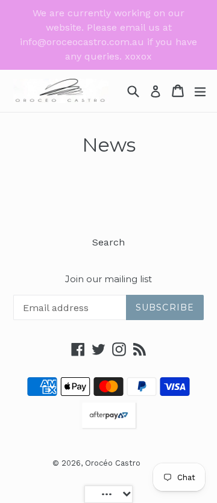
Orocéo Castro (112, 463)
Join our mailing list (108, 279)
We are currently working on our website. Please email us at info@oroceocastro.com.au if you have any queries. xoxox (108, 34)
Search (108, 242)
